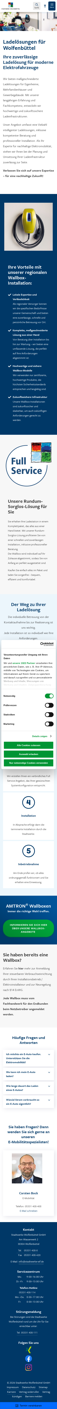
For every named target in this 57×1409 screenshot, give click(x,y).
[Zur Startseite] (11, 8)
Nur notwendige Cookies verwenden (28, 763)
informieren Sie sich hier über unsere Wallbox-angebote (28, 928)
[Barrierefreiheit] (45, 6)
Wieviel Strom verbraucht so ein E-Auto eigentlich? (22, 1102)
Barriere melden (33, 1396)
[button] (51, 6)
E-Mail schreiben (28, 1211)
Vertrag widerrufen (29, 1392)
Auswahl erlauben (28, 754)
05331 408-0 (28, 1250)
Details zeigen (39, 736)
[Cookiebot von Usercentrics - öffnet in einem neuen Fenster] (41, 644)
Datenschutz (28, 1387)
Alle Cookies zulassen (28, 745)
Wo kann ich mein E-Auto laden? (20, 1074)
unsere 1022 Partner (23, 663)
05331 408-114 (27, 1292)
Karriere (11, 1392)
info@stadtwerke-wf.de (31, 1261)
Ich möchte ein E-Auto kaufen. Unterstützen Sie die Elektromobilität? (23, 1058)
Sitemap (43, 1387)
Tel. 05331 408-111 (27, 1333)
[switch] (49, 705)
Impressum (13, 1387)
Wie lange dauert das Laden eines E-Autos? (22, 1088)
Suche (37, 7)
